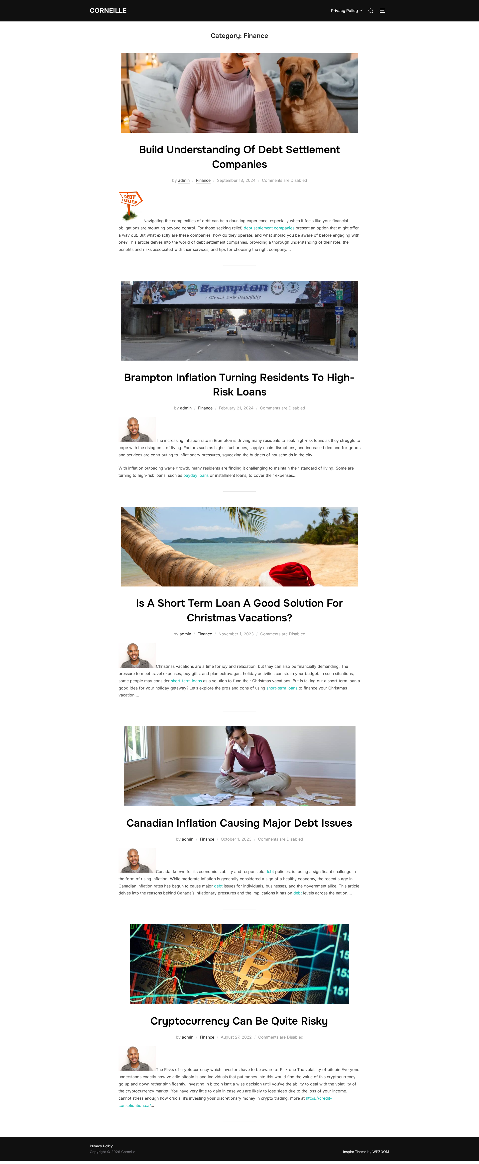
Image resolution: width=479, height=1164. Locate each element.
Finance (203, 180)
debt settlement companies (269, 227)
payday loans (196, 475)
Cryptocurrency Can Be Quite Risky (239, 1021)
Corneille (108, 10)
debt (269, 871)
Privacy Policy (344, 10)
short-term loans (186, 680)
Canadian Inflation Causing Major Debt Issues (239, 823)
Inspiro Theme (354, 1152)
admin (184, 180)
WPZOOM (380, 1152)
